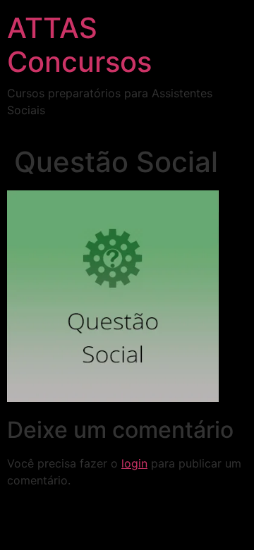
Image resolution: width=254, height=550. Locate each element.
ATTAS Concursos (79, 45)
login (134, 463)
